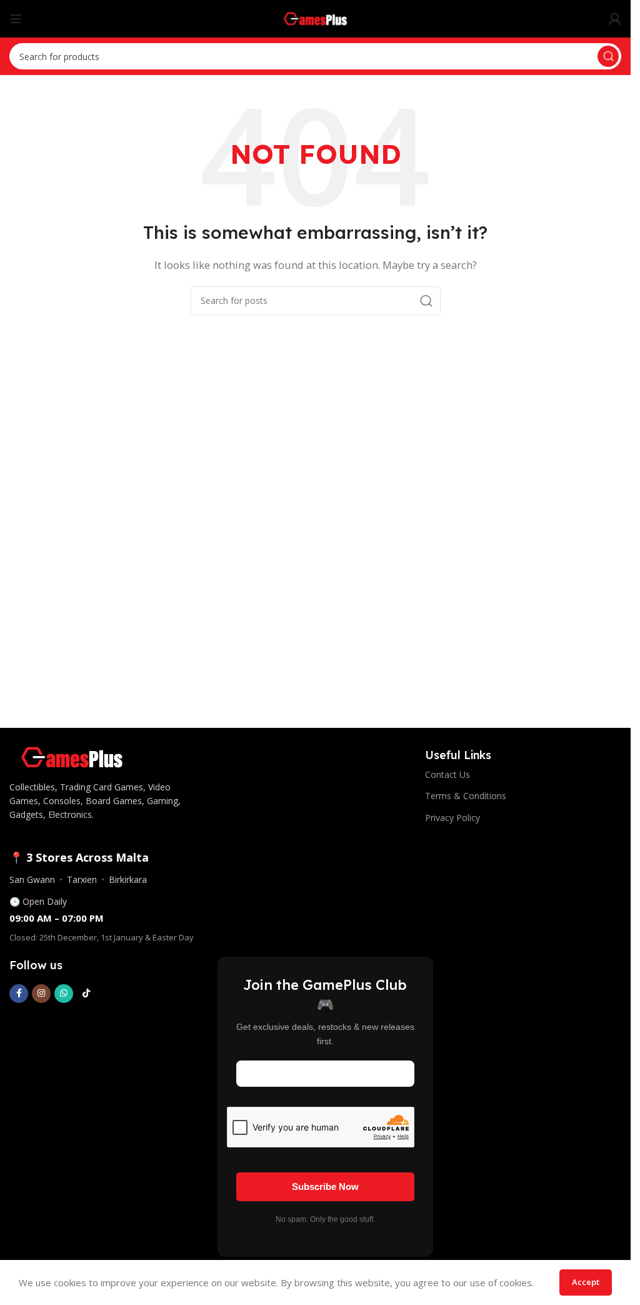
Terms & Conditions (465, 796)
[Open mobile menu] (15, 18)
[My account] (615, 18)
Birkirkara (128, 879)
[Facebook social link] (18, 993)
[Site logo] (315, 17)
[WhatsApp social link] (63, 993)
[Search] (608, 56)
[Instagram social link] (41, 993)
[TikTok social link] (86, 993)
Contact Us (447, 774)
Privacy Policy (452, 818)
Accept (585, 1281)
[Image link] (71, 756)
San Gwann (32, 879)
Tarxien (82, 879)
